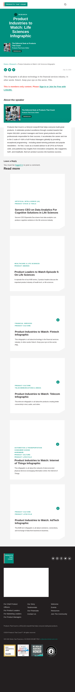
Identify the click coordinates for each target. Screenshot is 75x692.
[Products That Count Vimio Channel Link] (53, 558)
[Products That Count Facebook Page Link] (61, 558)
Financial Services (23, 323)
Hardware (19, 452)
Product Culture (23, 326)
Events (53, 607)
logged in (19, 165)
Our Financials (33, 611)
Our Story (31, 604)
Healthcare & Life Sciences (27, 263)
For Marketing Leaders (12, 614)
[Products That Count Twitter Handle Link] (65, 558)
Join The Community (59, 614)
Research (13, 64)
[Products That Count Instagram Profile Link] (57, 558)
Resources (55, 611)
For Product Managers (12, 617)
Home (6, 64)
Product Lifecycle (23, 457)
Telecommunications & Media (28, 388)
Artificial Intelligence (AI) (27, 201)
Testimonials (32, 607)
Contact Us (31, 614)
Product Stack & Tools (25, 203)
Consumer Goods (22, 450)
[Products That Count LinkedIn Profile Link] (69, 558)
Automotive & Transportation (28, 448)
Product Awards (22, 266)
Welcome (54, 604)
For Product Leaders (12, 610)
